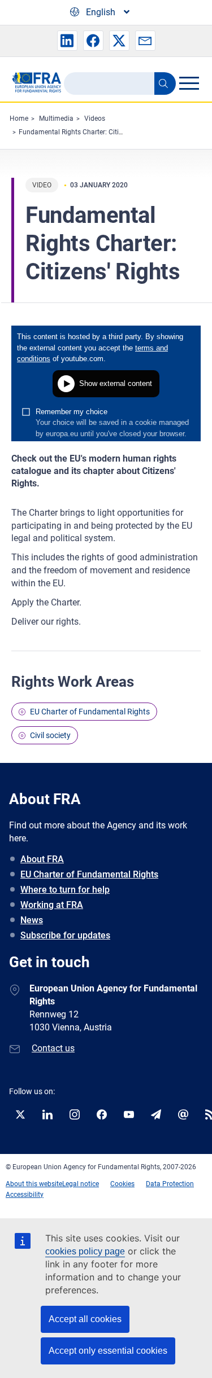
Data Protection (170, 1184)
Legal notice (80, 1184)
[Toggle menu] (189, 83)
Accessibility (25, 1195)
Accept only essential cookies (108, 1350)
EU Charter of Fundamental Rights (90, 711)
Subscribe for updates (65, 935)
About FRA (42, 859)
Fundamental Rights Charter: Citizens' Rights (87, 132)
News (31, 920)
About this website (34, 1184)
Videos (94, 118)
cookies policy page (85, 1251)
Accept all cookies (85, 1319)
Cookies (122, 1184)
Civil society (50, 735)
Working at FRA (51, 904)
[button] (67, 40)
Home (19, 118)
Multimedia (56, 118)
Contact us (53, 1048)
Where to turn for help (65, 889)
